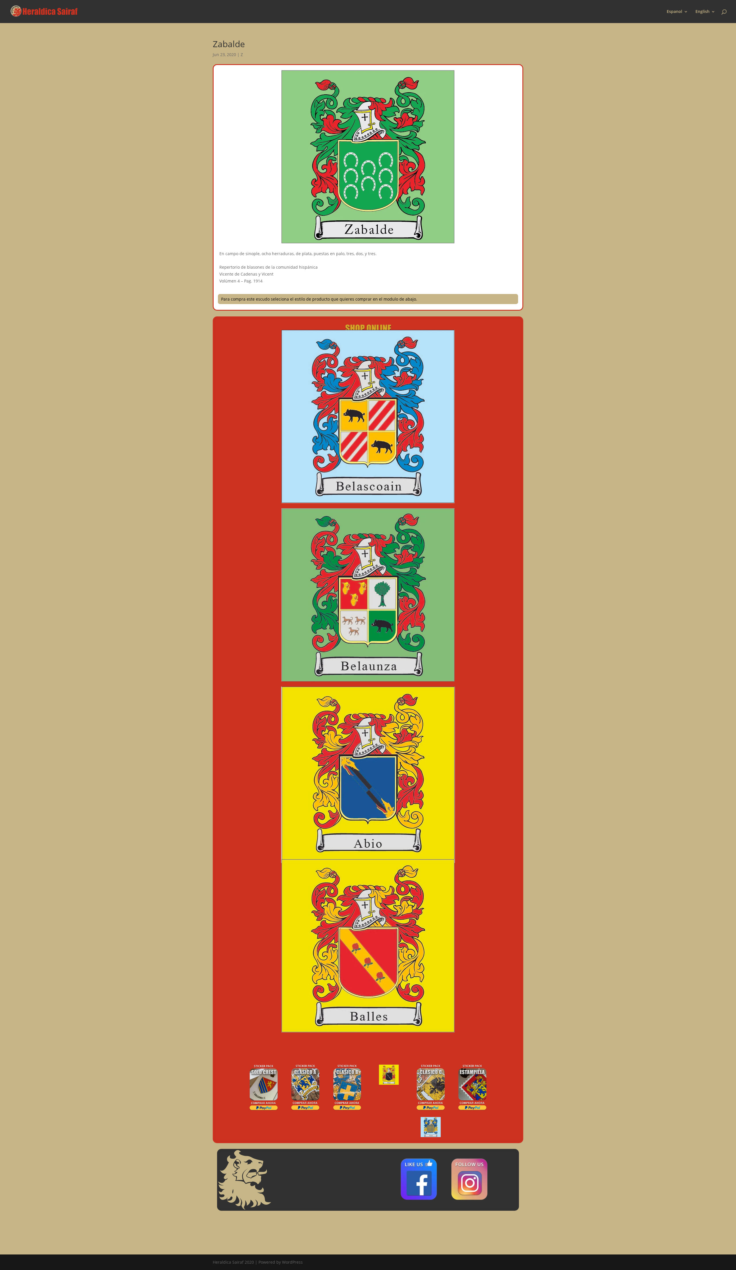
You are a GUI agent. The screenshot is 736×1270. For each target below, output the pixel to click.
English (702, 11)
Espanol (674, 11)
